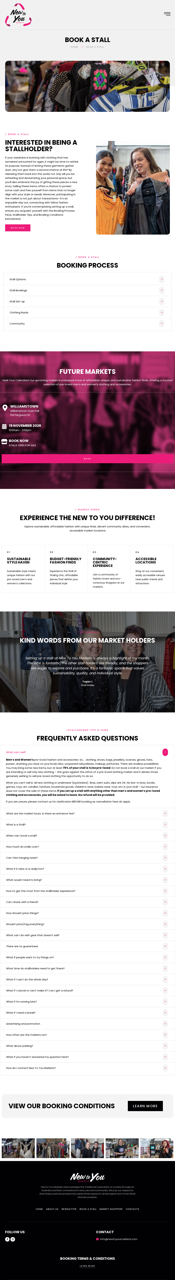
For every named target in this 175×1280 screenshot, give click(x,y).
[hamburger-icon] (167, 14)
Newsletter (69, 1209)
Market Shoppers (111, 1209)
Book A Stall (88, 1209)
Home (39, 1209)
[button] (87, 279)
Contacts (132, 1209)
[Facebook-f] (7, 1239)
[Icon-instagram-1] (12, 1239)
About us (52, 1209)
